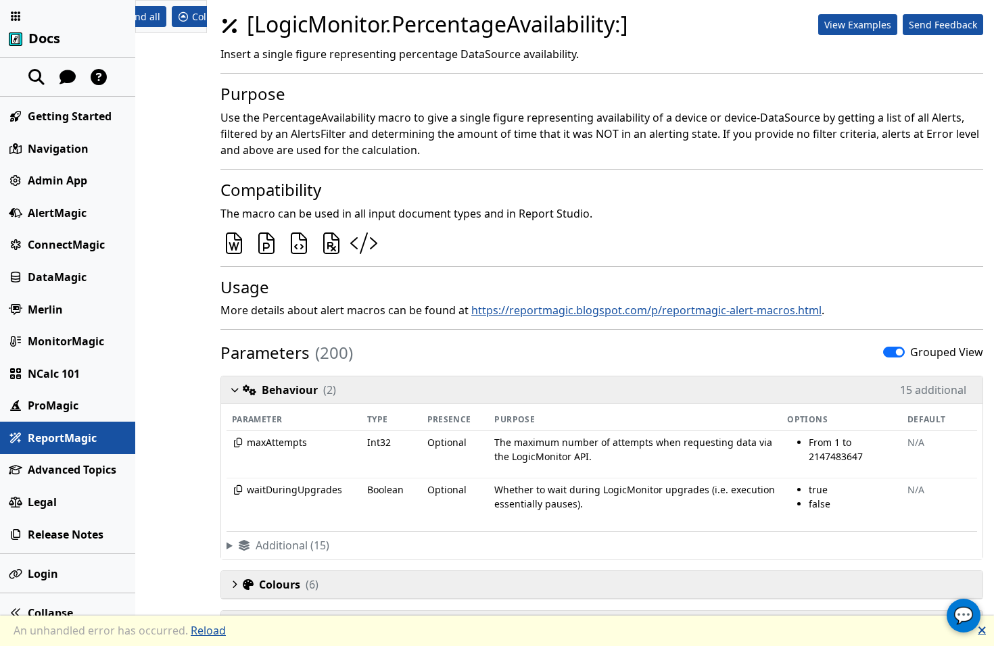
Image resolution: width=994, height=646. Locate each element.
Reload (208, 630)
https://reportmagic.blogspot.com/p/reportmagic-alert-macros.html (646, 310)
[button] (15, 16)
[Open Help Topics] (98, 77)
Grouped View (946, 352)
